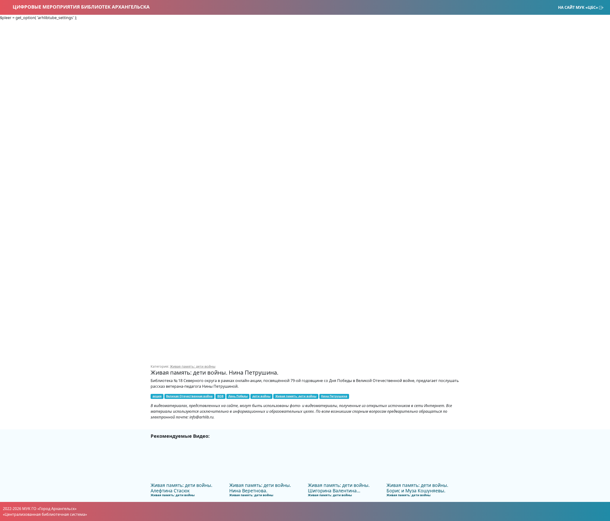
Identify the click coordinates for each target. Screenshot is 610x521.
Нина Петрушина (334, 396)
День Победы (238, 396)
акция (157, 396)
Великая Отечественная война (189, 396)
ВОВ (220, 396)
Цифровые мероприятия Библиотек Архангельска (80, 7)
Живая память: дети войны (192, 366)
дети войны (261, 396)
